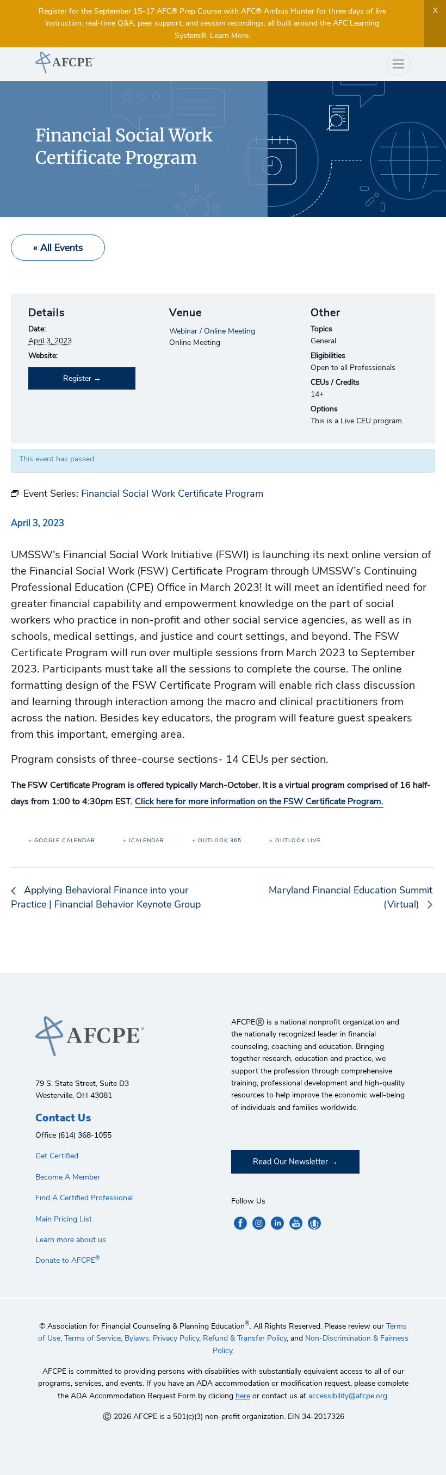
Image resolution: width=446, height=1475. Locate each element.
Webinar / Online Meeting (212, 331)
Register (77, 378)
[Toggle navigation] (398, 64)
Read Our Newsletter (290, 1161)
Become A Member (67, 1177)
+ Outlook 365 (216, 840)
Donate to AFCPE (67, 1260)
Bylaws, (138, 1338)
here (243, 1396)
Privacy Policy (176, 1338)
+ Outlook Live (295, 840)
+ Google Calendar (61, 840)
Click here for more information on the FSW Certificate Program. (259, 801)
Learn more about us (70, 1240)
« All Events (58, 247)
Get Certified (56, 1156)
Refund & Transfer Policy (245, 1338)
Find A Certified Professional (84, 1198)
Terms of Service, (93, 1338)
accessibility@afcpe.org (347, 1396)
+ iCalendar (143, 840)
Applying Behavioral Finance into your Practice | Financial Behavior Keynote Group (106, 897)
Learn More (229, 35)
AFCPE (125, 62)
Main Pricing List (63, 1219)
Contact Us (63, 1118)
